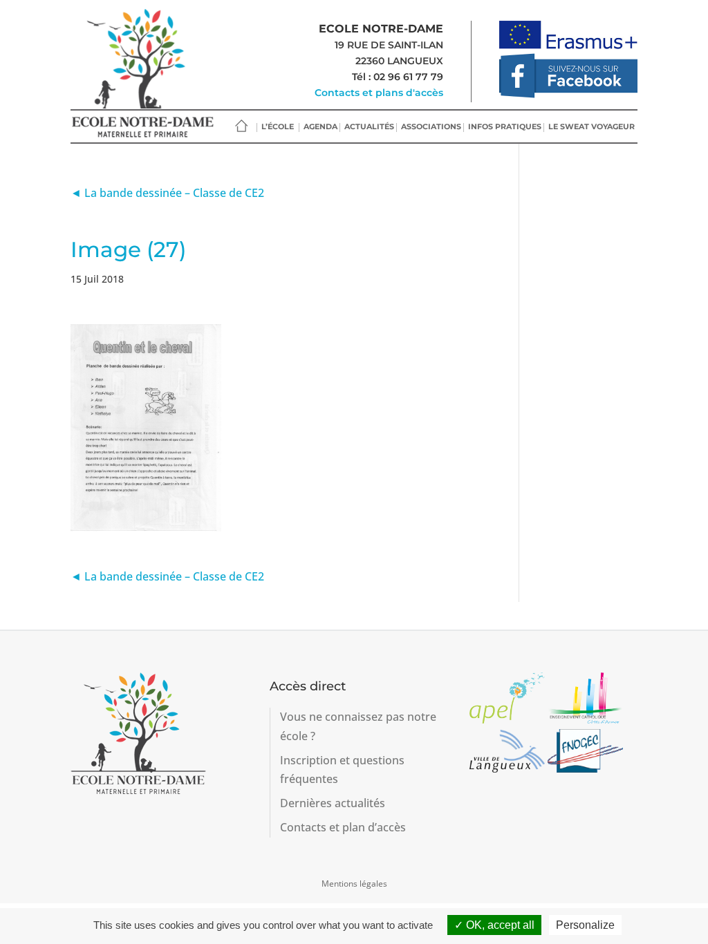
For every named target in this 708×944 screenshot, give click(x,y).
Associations (431, 126)
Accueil (241, 126)
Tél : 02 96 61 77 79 (397, 76)
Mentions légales (354, 883)
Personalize (585, 925)
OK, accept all (498, 925)
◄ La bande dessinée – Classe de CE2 (167, 192)
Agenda (320, 126)
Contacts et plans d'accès (379, 92)
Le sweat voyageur (591, 126)
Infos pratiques (504, 126)
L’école (277, 126)
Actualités (369, 126)
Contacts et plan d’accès (343, 827)
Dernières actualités (332, 803)
